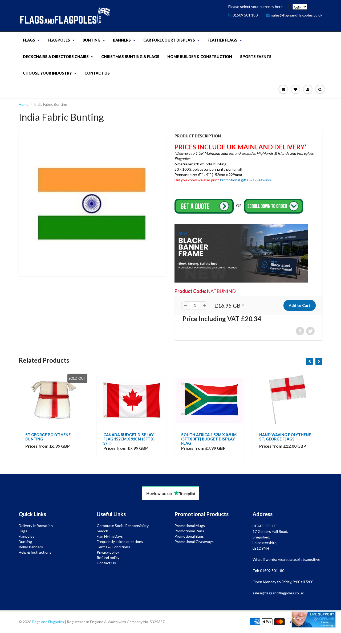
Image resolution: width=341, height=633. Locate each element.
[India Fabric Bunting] (92, 202)
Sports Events (255, 56)
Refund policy (108, 557)
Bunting (91, 40)
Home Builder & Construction (199, 56)
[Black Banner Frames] (241, 253)
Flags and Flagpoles (48, 621)
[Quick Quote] (204, 205)
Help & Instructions (35, 552)
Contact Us (97, 73)
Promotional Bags (189, 536)
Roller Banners (31, 547)
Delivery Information (36, 525)
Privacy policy (108, 552)
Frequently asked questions (120, 541)
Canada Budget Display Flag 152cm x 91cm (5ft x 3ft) (54, 439)
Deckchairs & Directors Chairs (56, 56)
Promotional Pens (189, 531)
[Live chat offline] (313, 619)
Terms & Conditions (113, 547)
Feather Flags (222, 40)
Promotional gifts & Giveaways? (246, 180)
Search (102, 531)
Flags (29, 40)
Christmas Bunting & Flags (130, 56)
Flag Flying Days (110, 536)
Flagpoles (59, 40)
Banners (122, 40)
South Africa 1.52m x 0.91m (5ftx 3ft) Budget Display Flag (135, 439)
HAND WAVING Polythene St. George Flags (211, 436)
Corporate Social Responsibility (123, 525)
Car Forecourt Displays (169, 40)
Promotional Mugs (189, 525)
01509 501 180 (245, 15)
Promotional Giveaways (194, 541)
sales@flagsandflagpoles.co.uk (296, 15)
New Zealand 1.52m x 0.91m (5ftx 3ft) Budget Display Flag (290, 439)
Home (24, 104)
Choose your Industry (47, 73)
